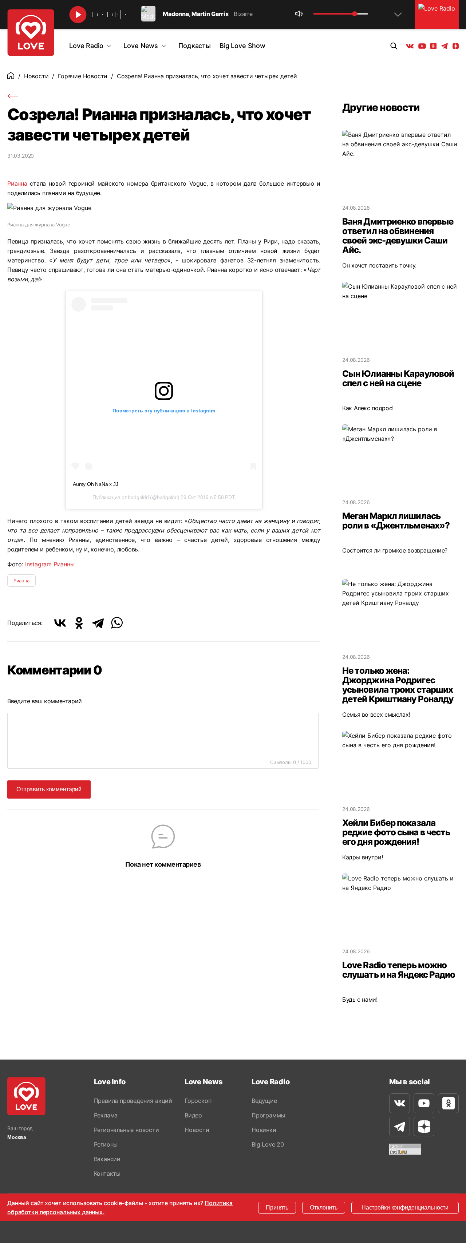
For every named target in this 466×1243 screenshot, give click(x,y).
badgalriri (138, 497)
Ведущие (264, 1100)
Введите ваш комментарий (44, 701)
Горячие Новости (82, 76)
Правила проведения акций (133, 1100)
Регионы (106, 1144)
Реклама (106, 1115)
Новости (36, 76)
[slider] (354, 13)
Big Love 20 (268, 1144)
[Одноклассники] (79, 623)
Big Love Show (242, 46)
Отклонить (323, 1207)
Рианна (17, 183)
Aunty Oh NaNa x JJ (95, 484)
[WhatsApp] (117, 623)
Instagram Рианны (50, 564)
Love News (140, 46)
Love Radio (86, 46)
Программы (268, 1115)
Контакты (107, 1173)
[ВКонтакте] (60, 623)
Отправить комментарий (49, 789)
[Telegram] (98, 623)
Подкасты (194, 46)
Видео (193, 1115)
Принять (277, 1207)
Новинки (264, 1129)
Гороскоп (198, 1100)
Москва (16, 1137)
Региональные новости (126, 1129)
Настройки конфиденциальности (405, 1207)
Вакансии (107, 1159)
